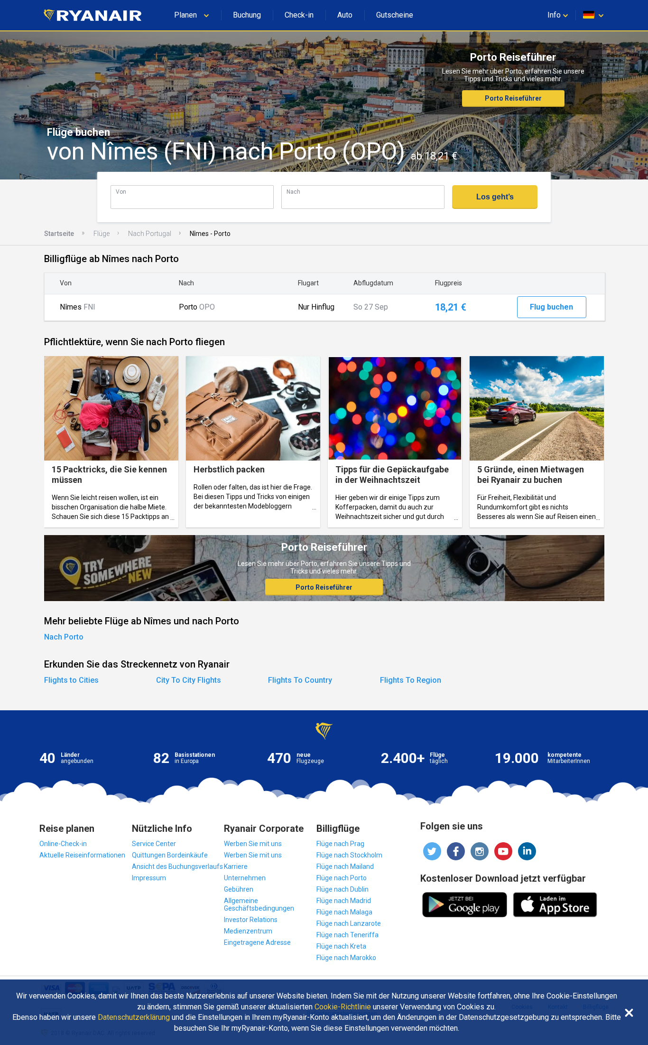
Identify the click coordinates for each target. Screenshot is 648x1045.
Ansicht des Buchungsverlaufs (177, 866)
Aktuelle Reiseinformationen (82, 855)
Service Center (154, 843)
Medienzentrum (248, 931)
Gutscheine (394, 14)
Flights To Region (410, 680)
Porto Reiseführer (513, 98)
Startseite (59, 233)
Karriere (236, 866)
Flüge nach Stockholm (349, 855)
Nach (293, 191)
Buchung (247, 14)
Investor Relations (251, 919)
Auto (344, 14)
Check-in (299, 14)
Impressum (149, 878)
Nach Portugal (149, 233)
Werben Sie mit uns (253, 843)
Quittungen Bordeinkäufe (170, 855)
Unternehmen (245, 878)
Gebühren (238, 889)
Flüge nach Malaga (344, 912)
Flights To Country (300, 680)
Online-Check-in (63, 843)
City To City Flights (188, 680)
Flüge (101, 233)
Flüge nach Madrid (343, 900)
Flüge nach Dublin (342, 889)
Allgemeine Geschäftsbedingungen (259, 904)
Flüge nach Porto (341, 878)
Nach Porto (63, 636)
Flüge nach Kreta (341, 946)
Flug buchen (551, 306)
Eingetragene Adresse (257, 942)
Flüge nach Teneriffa (347, 935)
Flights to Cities (71, 680)
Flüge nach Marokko (346, 957)
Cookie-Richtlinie (343, 1007)
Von (121, 191)
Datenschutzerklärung (134, 1017)
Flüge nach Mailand (345, 866)
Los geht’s (495, 197)
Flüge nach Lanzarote (348, 923)
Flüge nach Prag (340, 843)
